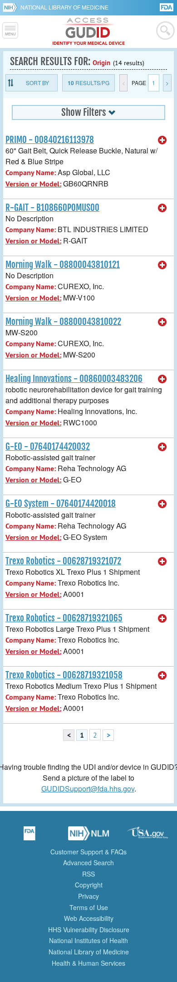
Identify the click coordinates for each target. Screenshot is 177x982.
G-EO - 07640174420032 (47, 446)
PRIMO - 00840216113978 (49, 139)
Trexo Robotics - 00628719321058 (64, 675)
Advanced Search (88, 862)
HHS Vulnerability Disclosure (88, 929)
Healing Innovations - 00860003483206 (74, 378)
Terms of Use (88, 907)
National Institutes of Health (88, 940)
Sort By (37, 82)
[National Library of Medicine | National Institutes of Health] (88, 836)
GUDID (89, 32)
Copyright (89, 884)
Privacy (88, 896)
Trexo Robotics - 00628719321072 (63, 561)
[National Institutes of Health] (11, 7)
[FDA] (167, 6)
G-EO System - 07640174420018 (60, 503)
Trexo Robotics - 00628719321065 (64, 618)
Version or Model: (33, 184)
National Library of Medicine (64, 7)
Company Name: (30, 172)
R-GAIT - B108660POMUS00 (52, 207)
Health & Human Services (88, 963)
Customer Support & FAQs (88, 851)
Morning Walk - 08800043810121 (62, 264)
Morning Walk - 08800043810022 (63, 321)
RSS (88, 873)
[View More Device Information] (162, 140)
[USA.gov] (147, 836)
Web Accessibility (88, 918)
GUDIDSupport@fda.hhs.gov (87, 788)
